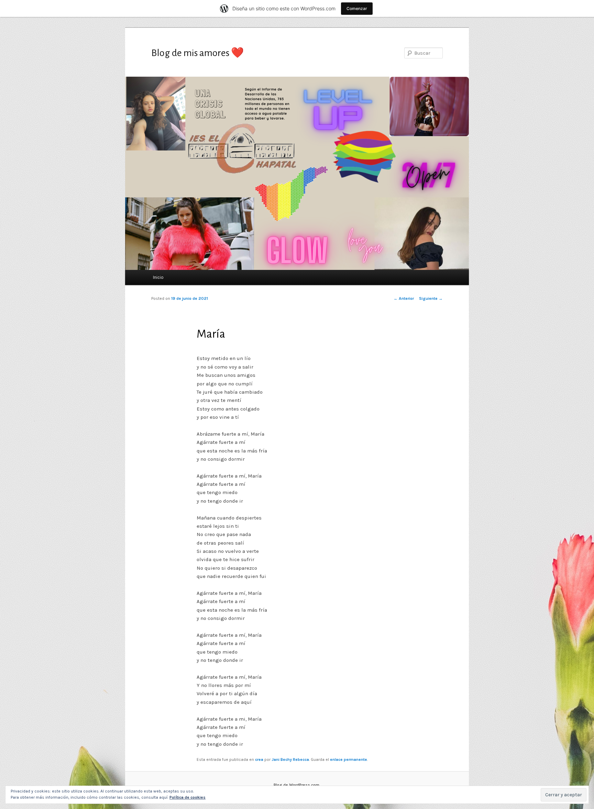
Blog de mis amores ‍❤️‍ (197, 53)
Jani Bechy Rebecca (290, 759)
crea (259, 759)
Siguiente (431, 298)
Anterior (404, 298)
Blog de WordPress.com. (297, 785)
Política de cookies (187, 797)
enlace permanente (348, 759)
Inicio (158, 277)
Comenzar (356, 8)
